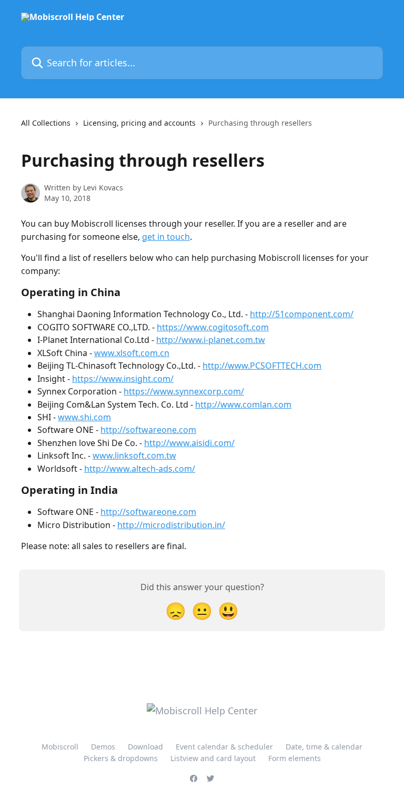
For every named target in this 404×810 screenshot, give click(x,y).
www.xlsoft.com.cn (131, 353)
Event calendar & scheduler (224, 747)
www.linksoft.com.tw (134, 455)
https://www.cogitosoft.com (213, 327)
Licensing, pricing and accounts (139, 123)
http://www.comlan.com (243, 404)
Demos (103, 747)
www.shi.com (84, 417)
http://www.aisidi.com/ (189, 443)
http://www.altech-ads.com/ (139, 468)
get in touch (166, 236)
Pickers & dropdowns (121, 758)
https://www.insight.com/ (123, 378)
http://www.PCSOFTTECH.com (262, 365)
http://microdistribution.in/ (171, 525)
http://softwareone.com (148, 430)
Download (145, 747)
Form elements (294, 758)
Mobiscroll (60, 747)
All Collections (45, 123)
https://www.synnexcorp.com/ (184, 391)
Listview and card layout (213, 758)
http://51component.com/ (302, 314)
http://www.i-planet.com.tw (210, 340)
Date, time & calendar (324, 747)
